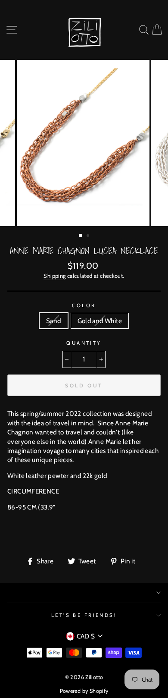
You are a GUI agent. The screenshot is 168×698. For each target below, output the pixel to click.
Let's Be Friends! (84, 615)
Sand (53, 321)
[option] (84, 143)
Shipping (54, 275)
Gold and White (100, 321)
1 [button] (81, 236)
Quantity (84, 343)
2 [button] (89, 236)
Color (84, 305)
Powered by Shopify (84, 691)
